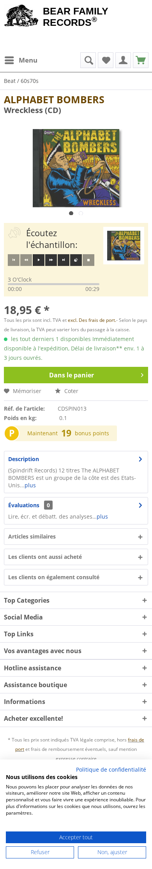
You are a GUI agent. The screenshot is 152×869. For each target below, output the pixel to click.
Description (23, 459)
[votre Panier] (123, 60)
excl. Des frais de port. (92, 320)
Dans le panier (71, 375)
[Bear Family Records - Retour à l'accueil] (21, 16)
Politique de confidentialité (111, 769)
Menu (28, 60)
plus (30, 485)
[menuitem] (20, 60)
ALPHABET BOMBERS (54, 99)
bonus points (92, 433)
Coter (70, 391)
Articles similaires (32, 536)
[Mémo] (105, 60)
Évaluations (23, 505)
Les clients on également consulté (53, 577)
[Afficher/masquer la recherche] (88, 60)
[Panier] (140, 60)
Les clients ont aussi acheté (45, 556)
